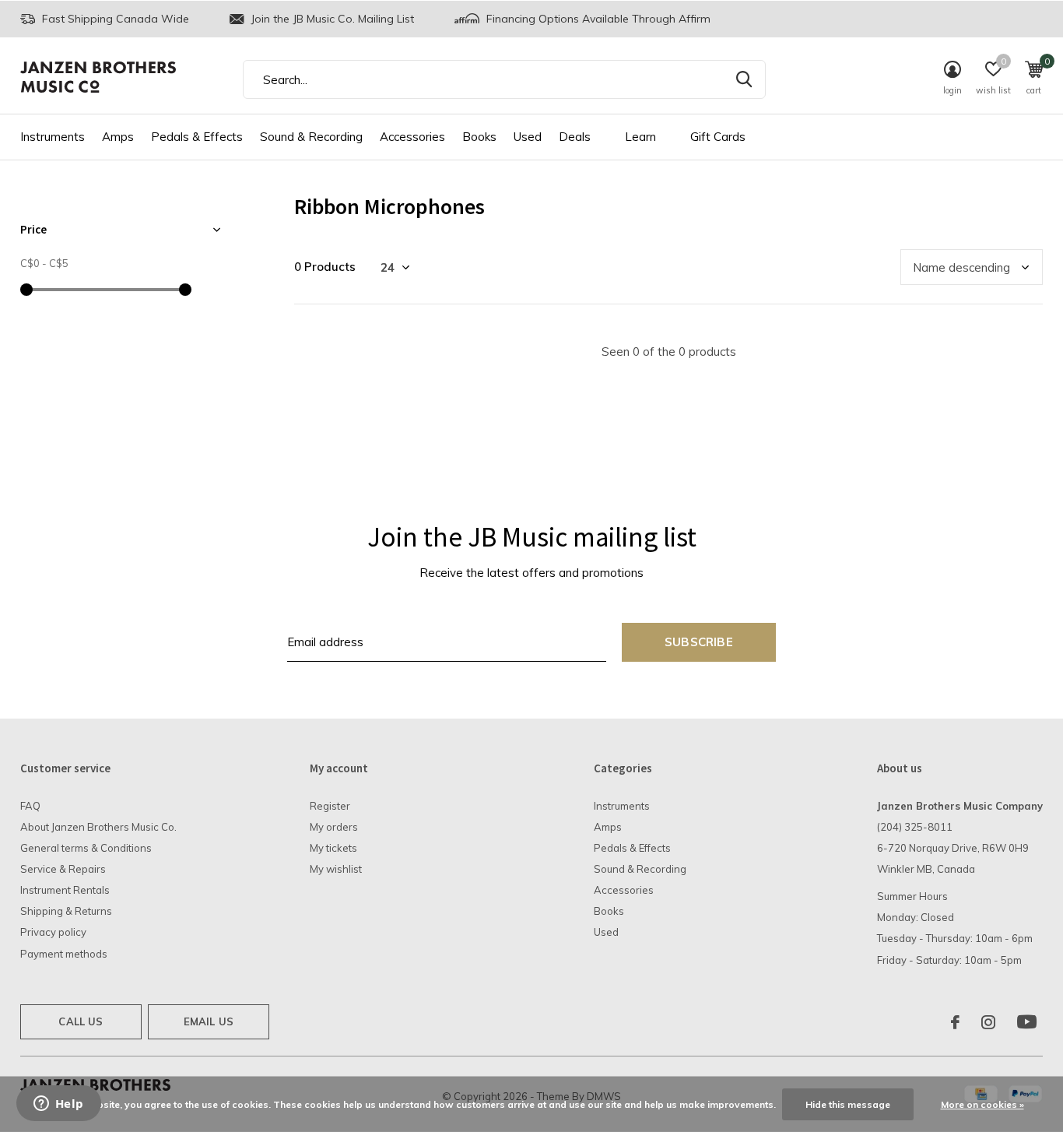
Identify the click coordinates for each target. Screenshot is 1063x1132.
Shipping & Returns (66, 911)
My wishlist (336, 869)
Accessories (412, 136)
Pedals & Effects (197, 136)
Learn (640, 136)
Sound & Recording (311, 136)
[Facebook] (955, 1022)
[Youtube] (1027, 1022)
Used (528, 136)
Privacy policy (53, 932)
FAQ (30, 806)
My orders (334, 827)
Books (479, 136)
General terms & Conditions (86, 848)
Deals (575, 136)
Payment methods (63, 953)
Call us (80, 1021)
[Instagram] (988, 1022)
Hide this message (847, 1104)
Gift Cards (718, 136)
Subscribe (699, 642)
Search (744, 79)
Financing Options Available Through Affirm (596, 19)
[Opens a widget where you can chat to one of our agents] (58, 1104)
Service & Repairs (63, 869)
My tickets (333, 848)
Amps (118, 136)
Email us (208, 1021)
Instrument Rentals (65, 890)
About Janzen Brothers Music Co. (98, 827)
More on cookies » (982, 1104)
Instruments (52, 136)
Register (330, 806)
